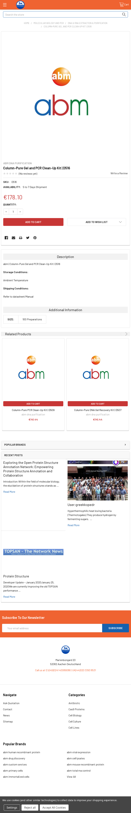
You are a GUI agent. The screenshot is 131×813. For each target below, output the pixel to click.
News (6, 715)
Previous (121, 334)
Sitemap (8, 721)
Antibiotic (74, 703)
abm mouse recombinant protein (85, 764)
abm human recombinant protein (21, 752)
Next (126, 334)
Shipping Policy (50, 795)
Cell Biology (75, 715)
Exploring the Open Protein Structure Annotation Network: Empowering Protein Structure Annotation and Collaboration (30, 468)
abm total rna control (79, 770)
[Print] (21, 238)
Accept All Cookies (54, 807)
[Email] (13, 238)
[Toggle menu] (4, 4)
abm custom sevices (15, 764)
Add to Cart (33, 403)
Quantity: (10, 204)
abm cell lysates (76, 758)
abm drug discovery (14, 758)
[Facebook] (6, 238)
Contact (7, 709)
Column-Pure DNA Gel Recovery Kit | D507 (97, 410)
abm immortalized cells (16, 776)
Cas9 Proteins (77, 709)
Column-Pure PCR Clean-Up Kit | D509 (33, 410)
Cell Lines (74, 727)
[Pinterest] (35, 238)
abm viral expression (78, 752)
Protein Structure (16, 576)
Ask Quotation (11, 703)
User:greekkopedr (81, 505)
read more (9, 491)
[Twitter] (28, 238)
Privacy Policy (113, 795)
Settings (12, 807)
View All (71, 776)
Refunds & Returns (81, 795)
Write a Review (119, 173)
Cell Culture (75, 721)
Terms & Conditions (18, 795)
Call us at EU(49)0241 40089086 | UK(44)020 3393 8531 (65, 670)
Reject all (30, 807)
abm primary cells (13, 770)
